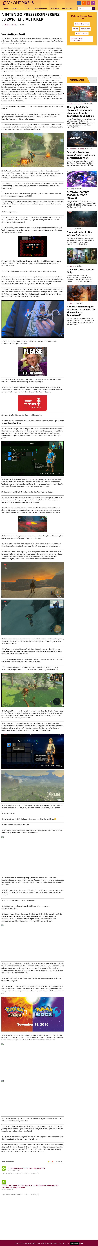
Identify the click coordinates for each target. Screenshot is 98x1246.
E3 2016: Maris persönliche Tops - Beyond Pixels (26, 1168)
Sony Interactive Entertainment (77, 39)
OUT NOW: (78, 195)
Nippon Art (54, 8)
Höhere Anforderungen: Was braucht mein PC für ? (81, 311)
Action (75, 29)
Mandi (72, 189)
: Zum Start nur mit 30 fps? (81, 271)
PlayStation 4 (85, 29)
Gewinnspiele (67, 8)
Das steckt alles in (79, 234)
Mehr (81, 1243)
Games (6, 8)
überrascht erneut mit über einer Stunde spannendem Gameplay (80, 111)
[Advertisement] (32, 1222)
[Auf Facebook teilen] (94, 99)
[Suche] (93, 8)
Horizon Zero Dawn (82, 24)
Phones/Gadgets (40, 8)
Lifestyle (27, 8)
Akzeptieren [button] (74, 1243)
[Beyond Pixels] (19, 3)
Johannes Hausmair (77, 104)
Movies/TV (16, 8)
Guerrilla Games (82, 33)
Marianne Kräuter (11, 25)
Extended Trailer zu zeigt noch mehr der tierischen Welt (81, 154)
